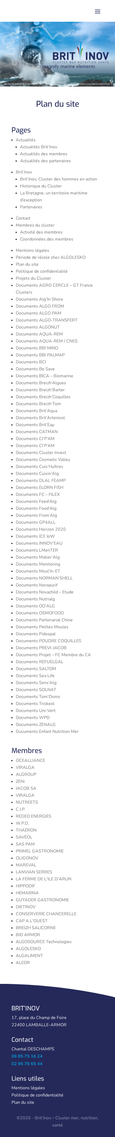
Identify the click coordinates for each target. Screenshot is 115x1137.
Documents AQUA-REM (39, 334)
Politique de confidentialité (42, 271)
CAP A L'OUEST (32, 921)
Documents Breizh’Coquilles (43, 397)
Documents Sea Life (35, 676)
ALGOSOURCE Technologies (44, 942)
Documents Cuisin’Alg (37, 474)
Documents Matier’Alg (38, 557)
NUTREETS (27, 802)
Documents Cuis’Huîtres (39, 467)
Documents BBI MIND (37, 348)
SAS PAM (25, 844)
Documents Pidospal (36, 634)
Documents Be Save (35, 369)
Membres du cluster (35, 225)
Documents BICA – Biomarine (44, 376)
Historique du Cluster (41, 186)
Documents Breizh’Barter (40, 390)
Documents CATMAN (37, 432)
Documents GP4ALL (36, 522)
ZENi (20, 781)
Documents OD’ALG (35, 606)
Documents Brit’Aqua (36, 411)
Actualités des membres (43, 154)
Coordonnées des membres (46, 239)
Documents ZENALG (36, 725)
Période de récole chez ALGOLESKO (51, 257)
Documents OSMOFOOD (40, 613)
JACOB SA (26, 788)
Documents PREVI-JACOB (41, 648)
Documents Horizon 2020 (41, 529)
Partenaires (31, 207)
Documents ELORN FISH (39, 487)
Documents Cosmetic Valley (43, 460)
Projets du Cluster (33, 278)
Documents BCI (31, 362)
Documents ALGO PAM (38, 313)
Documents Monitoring (38, 564)
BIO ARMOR (28, 935)
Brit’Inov (24, 172)
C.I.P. (20, 809)
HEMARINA (27, 893)
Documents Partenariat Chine (44, 620)
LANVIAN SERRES (34, 872)
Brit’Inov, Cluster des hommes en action (58, 179)
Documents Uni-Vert (36, 711)
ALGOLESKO (28, 949)
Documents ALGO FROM (40, 306)
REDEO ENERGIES (33, 816)
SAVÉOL (24, 837)
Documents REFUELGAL (39, 662)
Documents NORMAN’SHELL (44, 578)
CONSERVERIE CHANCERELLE (46, 914)
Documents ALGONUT (38, 327)
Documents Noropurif (36, 585)
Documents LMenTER (37, 550)
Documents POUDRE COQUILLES (48, 641)
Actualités (26, 140)
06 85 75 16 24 (27, 1056)
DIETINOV (26, 907)
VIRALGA (25, 767)
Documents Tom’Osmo (38, 697)
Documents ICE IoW (35, 536)
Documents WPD (33, 718)
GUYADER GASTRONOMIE (42, 900)
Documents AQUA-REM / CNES (47, 341)
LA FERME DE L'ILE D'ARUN (43, 879)
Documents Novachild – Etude (45, 592)
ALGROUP (26, 774)
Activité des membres (41, 232)
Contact (23, 218)
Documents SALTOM (36, 669)
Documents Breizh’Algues (41, 383)
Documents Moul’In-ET (38, 571)
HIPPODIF (25, 886)
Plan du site (27, 264)
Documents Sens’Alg (36, 683)
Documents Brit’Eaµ (35, 425)
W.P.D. (22, 823)
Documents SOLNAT (36, 690)
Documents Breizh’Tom (38, 404)
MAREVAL (26, 865)
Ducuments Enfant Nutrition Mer (47, 731)
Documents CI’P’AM (35, 439)
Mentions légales (32, 250)
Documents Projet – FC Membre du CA (53, 655)
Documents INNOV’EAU (39, 543)
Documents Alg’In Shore (39, 299)
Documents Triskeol (35, 704)
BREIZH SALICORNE (36, 928)
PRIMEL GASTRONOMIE (40, 851)
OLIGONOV (27, 858)
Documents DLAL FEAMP (41, 480)
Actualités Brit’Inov (38, 147)
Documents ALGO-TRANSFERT (47, 320)
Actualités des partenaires (45, 161)
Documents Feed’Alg (36, 501)
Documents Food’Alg (36, 508)
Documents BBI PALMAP (40, 355)
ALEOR (23, 963)
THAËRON (26, 830)
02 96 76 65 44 (27, 1064)
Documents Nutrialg (35, 599)
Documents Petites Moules (42, 627)
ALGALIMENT (29, 956)
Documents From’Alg (36, 515)
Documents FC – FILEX (38, 494)
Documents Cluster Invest (41, 453)
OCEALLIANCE (30, 760)
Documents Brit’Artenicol (40, 418)
